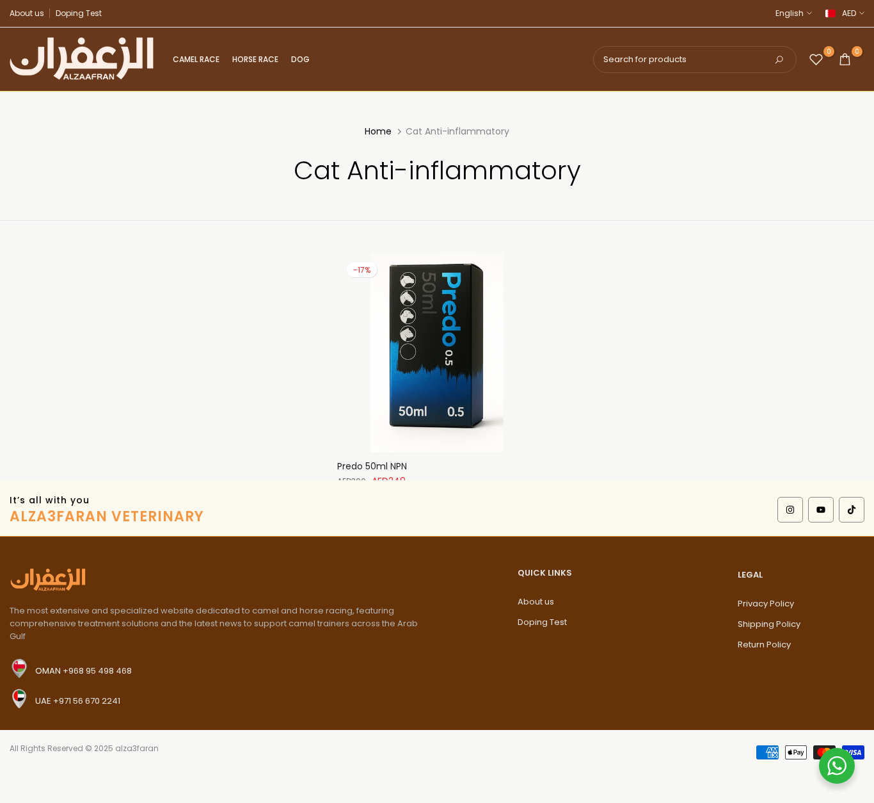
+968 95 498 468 (97, 671)
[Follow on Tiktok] (851, 510)
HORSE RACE (255, 59)
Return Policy (764, 644)
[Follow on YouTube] (821, 510)
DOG (300, 59)
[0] (816, 59)
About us (27, 13)
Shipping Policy (769, 624)
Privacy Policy (766, 603)
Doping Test (79, 13)
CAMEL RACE (196, 59)
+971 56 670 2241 (86, 701)
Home (378, 131)
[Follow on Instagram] (790, 510)
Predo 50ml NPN (372, 466)
